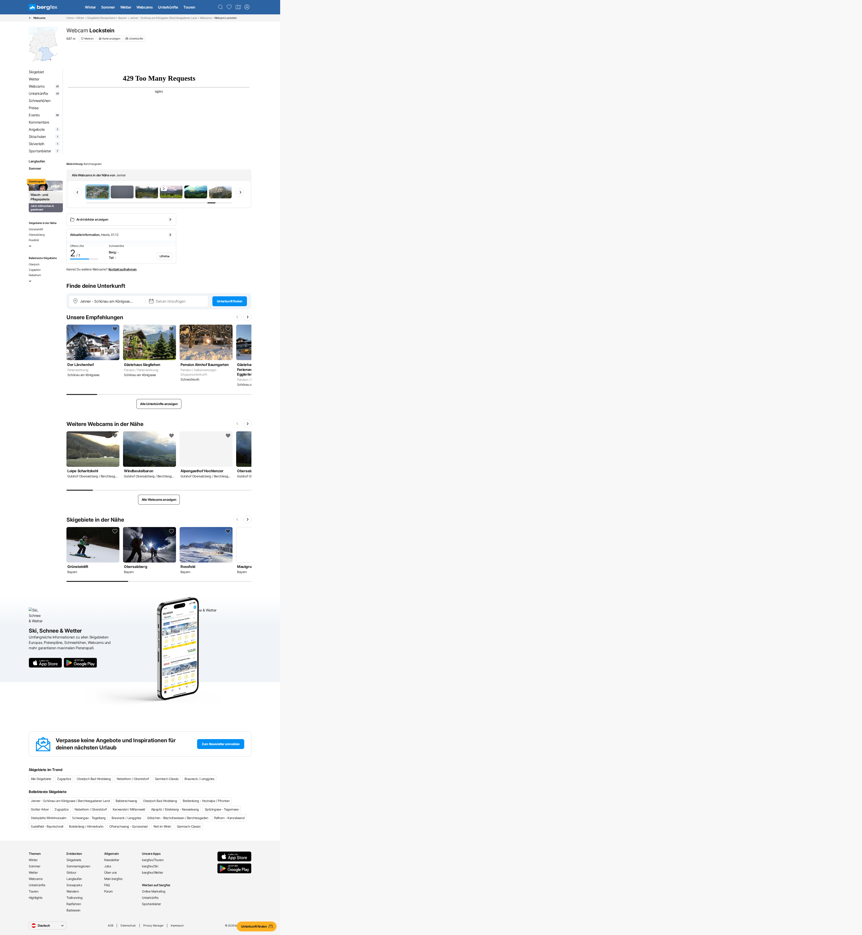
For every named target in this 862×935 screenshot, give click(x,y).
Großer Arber (40, 809)
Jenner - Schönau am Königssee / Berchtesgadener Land (163, 18)
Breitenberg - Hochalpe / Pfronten (206, 801)
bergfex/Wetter (152, 872)
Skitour (71, 872)
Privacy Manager (153, 925)
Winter (90, 7)
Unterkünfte (168, 7)
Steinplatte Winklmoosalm (48, 818)
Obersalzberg (36, 234)
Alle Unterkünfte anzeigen (159, 404)
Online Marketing (153, 891)
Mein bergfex (113, 879)
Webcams (144, 7)
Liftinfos (165, 256)
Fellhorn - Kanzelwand (229, 818)
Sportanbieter (151, 904)
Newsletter (111, 860)
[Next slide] (240, 192)
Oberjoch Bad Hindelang (94, 779)
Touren (189, 7)
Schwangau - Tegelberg (89, 818)
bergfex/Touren (152, 860)
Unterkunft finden (229, 301)
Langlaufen (37, 161)
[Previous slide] (78, 192)
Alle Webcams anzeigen (159, 499)
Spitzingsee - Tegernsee (222, 809)
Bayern (122, 18)
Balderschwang (126, 801)
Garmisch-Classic (167, 779)
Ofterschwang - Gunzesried (128, 826)
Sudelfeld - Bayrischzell (47, 826)
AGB (110, 925)
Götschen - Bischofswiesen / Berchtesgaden (177, 818)
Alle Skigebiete (41, 779)
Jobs (107, 866)
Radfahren (73, 904)
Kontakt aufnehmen (122, 269)
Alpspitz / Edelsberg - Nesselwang (175, 809)
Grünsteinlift (36, 229)
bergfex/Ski (150, 866)
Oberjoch (34, 264)
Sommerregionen (78, 866)
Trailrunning (74, 898)
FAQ (107, 885)
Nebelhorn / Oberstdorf (133, 779)
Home (69, 18)
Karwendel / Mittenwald (129, 809)
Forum (108, 891)
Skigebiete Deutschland (101, 18)
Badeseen (73, 910)
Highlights (35, 898)
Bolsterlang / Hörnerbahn (86, 826)
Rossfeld (34, 240)
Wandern (72, 891)
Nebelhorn (35, 275)
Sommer (108, 7)
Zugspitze (34, 269)
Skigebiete (73, 860)
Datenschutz (128, 925)
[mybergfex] (246, 7)
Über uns (110, 872)
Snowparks (74, 885)
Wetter (125, 7)
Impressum (177, 925)
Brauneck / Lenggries (199, 779)
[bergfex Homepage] (43, 7)
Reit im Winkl (162, 826)
